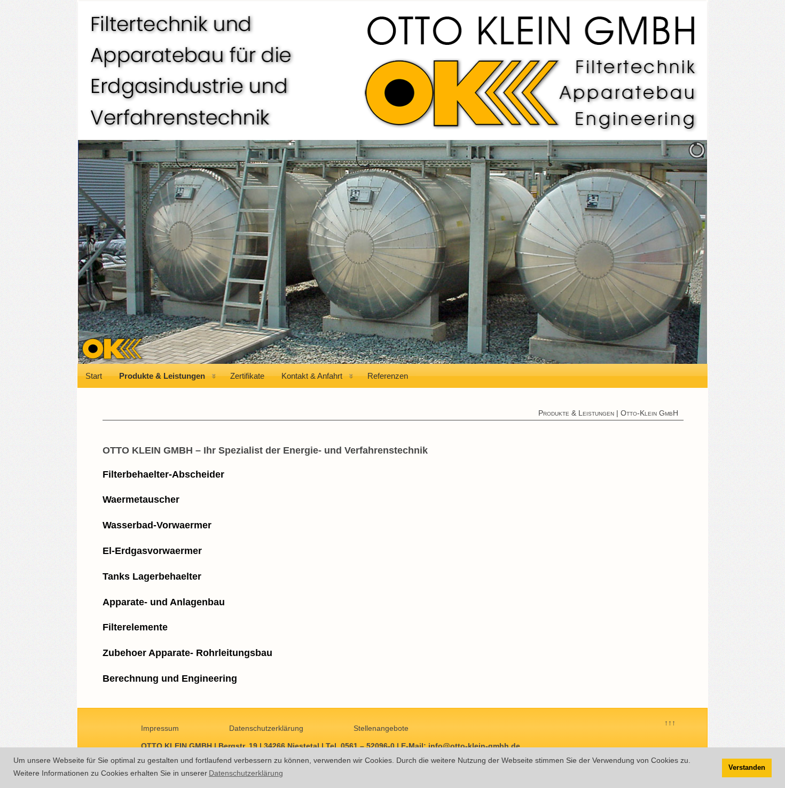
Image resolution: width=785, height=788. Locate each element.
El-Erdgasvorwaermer (152, 550)
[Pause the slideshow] (674, 251)
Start (93, 375)
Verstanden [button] (746, 767)
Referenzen (387, 375)
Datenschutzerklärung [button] (246, 773)
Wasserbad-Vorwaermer (157, 525)
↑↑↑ (670, 723)
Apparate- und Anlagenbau (164, 602)
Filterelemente (135, 627)
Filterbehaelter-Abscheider (163, 474)
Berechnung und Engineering (170, 678)
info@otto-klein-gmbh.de (474, 746)
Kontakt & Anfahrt (311, 375)
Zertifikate (247, 375)
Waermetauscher (141, 499)
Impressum (160, 728)
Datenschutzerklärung (266, 728)
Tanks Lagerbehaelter (152, 576)
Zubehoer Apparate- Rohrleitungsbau (187, 652)
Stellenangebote (381, 728)
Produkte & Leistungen (162, 375)
